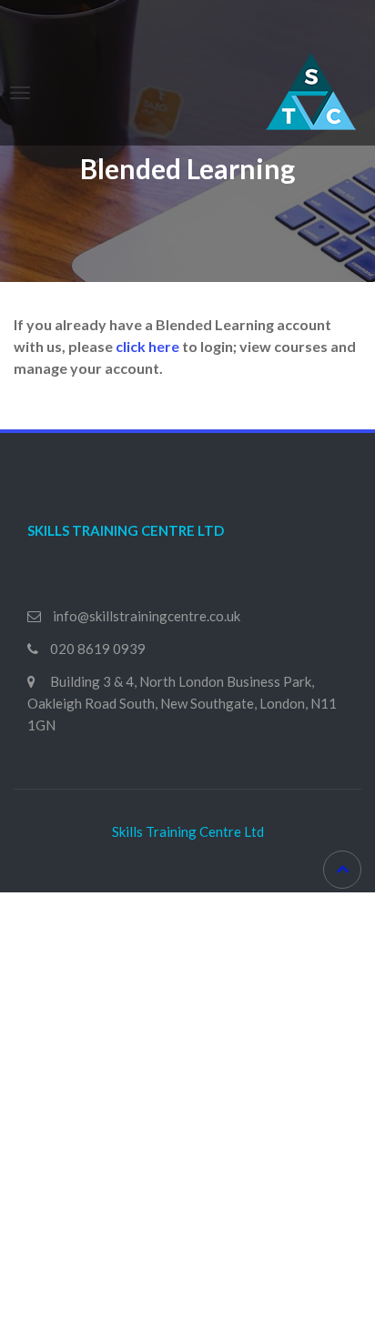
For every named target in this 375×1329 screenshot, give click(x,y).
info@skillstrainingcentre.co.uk (146, 616)
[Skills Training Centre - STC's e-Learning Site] (311, 88)
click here (147, 346)
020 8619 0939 (98, 648)
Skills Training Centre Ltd (188, 831)
